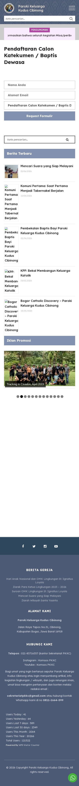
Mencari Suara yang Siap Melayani (47, 166)
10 (51, 396)
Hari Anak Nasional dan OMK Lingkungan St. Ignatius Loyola (39, 580)
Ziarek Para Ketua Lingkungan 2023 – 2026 (39, 587)
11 (54, 396)
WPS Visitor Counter (29, 745)
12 (58, 396)
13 (62, 396)
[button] (71, 18)
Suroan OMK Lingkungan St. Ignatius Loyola (39, 591)
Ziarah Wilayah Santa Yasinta (39, 600)
